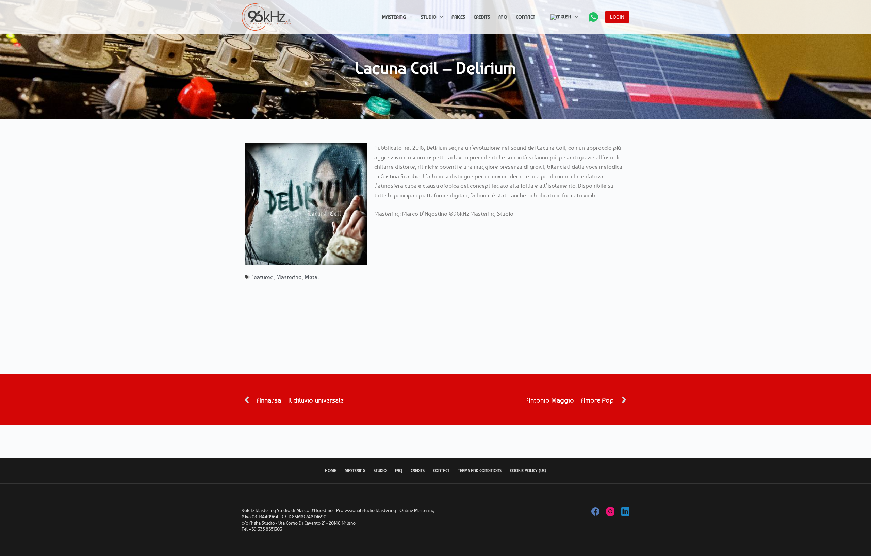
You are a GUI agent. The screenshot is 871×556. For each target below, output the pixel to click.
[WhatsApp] (593, 17)
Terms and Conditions (480, 470)
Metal (312, 277)
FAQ (502, 17)
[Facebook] (595, 511)
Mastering (394, 17)
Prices (458, 17)
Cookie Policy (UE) (528, 470)
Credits (482, 17)
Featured (262, 277)
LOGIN (617, 17)
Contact (525, 17)
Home (330, 470)
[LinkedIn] (625, 511)
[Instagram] (610, 511)
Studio (429, 17)
